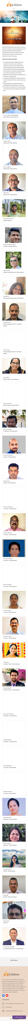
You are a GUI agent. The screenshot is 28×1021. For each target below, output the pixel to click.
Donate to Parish (19, 1017)
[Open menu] (14, 9)
